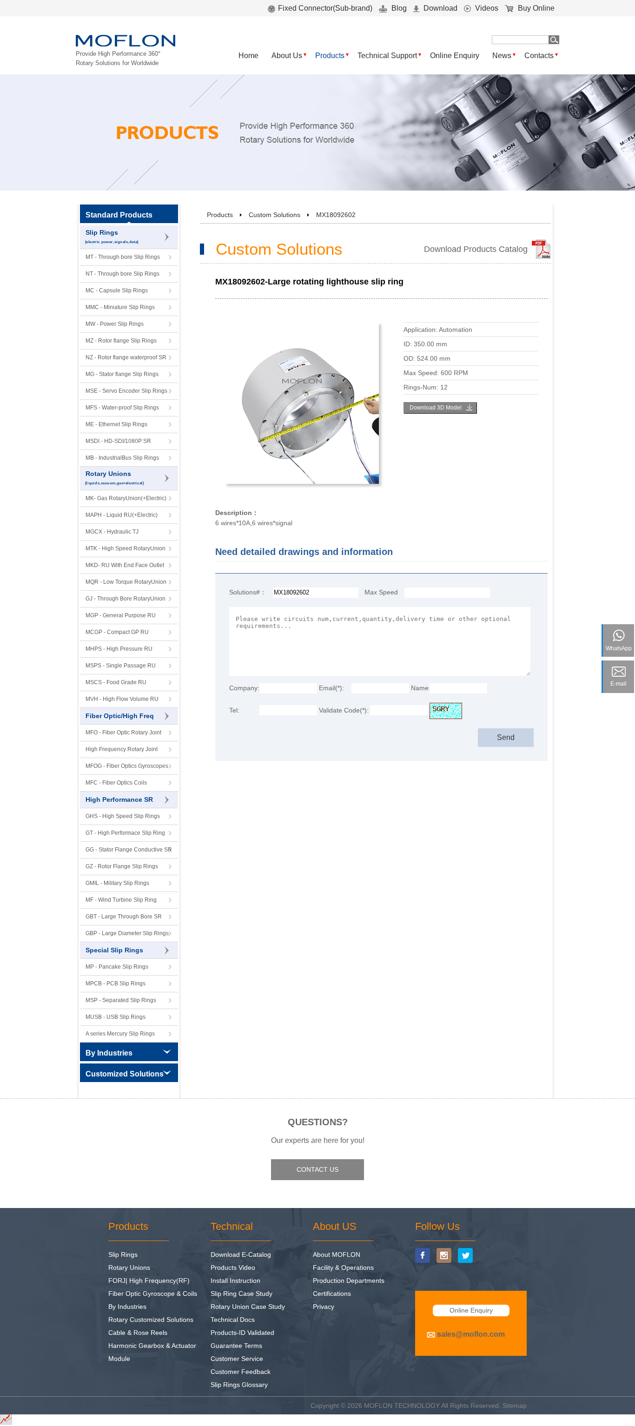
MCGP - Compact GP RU (117, 632)
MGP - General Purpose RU (121, 615)
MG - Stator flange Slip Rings (122, 374)
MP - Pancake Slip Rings (117, 967)
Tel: (234, 710)
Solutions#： (247, 592)
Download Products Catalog (476, 249)
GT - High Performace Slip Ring (125, 833)
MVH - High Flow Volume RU (122, 699)
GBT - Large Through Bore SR (124, 916)
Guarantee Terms (236, 1345)
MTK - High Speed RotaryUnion (125, 548)
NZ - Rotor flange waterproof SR (126, 357)
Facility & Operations (343, 1267)
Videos (485, 8)
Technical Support (387, 55)
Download (439, 8)
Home (248, 55)
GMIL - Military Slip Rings (117, 883)
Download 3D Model (436, 407)
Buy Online (535, 8)
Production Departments (348, 1280)
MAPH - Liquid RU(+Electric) (122, 515)
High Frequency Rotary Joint (122, 749)
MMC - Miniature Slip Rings (120, 307)
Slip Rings (112, 236)
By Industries (127, 1306)
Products (329, 55)
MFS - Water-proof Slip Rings (122, 407)
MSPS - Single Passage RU (121, 665)
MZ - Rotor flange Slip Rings (121, 340)
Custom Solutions (274, 214)
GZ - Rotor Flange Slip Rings (122, 866)
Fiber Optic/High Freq (120, 716)
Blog (398, 8)
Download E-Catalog (241, 1254)
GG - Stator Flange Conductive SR (129, 849)
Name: (420, 688)
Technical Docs (233, 1319)
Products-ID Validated (242, 1332)
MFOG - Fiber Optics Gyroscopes (127, 766)
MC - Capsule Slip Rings (117, 290)
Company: (244, 688)
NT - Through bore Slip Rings (122, 274)
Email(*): (331, 688)
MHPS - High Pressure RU (119, 649)
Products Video (233, 1267)
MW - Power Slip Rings (115, 324)
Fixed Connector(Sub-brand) (325, 8)
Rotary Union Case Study (248, 1306)
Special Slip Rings (114, 950)
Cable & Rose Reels (137, 1332)
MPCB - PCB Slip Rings (116, 983)
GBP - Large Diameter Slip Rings (127, 933)
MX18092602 (336, 214)
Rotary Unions (114, 477)
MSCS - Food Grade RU (116, 682)
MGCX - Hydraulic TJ (112, 531)
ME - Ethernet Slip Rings (116, 424)
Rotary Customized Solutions (150, 1319)
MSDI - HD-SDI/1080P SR (118, 441)
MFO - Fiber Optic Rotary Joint (123, 732)
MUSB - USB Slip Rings (116, 1017)
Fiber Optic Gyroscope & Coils (152, 1293)
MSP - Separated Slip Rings (121, 1000)
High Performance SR (119, 799)
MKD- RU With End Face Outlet (125, 565)
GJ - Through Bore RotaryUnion (125, 598)
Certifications (332, 1293)
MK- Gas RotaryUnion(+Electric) (126, 498)
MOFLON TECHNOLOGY (402, 1405)
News (501, 55)
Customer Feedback (241, 1371)
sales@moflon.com (471, 1334)
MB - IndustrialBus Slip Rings (122, 458)
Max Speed (381, 592)
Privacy (323, 1306)
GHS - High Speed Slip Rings (123, 816)
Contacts (539, 55)
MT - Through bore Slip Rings (123, 257)
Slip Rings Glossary (239, 1384)
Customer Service (237, 1358)
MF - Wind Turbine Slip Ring (121, 900)
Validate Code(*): (344, 710)
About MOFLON (336, 1254)
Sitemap (515, 1405)
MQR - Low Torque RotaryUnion (126, 582)
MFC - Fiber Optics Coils (116, 782)
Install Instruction (235, 1280)
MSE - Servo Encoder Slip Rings (126, 391)
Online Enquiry (454, 55)
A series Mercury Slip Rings (120, 1033)
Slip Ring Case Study (241, 1293)
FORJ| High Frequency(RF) (149, 1280)
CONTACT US (317, 1169)
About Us (286, 55)
